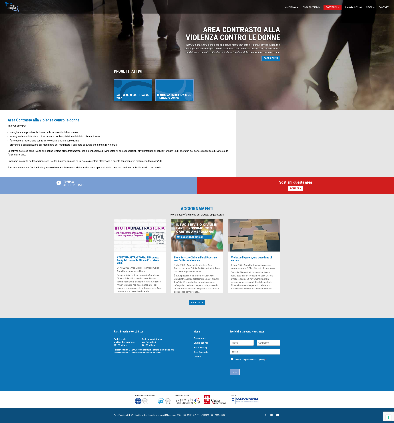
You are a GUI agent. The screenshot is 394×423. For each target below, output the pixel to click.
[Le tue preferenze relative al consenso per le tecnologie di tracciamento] (389, 418)
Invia (235, 372)
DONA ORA (295, 188)
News (369, 7)
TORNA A (68, 181)
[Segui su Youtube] (277, 415)
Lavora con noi (353, 7)
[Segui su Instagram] (271, 415)
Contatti (384, 7)
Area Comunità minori (127, 271)
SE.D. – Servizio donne (258, 268)
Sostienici (331, 7)
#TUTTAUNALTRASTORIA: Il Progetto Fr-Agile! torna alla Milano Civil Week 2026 (138, 260)
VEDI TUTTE (197, 302)
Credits (197, 357)
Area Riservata (201, 352)
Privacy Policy (200, 347)
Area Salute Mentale (197, 265)
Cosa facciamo (311, 7)
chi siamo (290, 7)
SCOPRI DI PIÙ (271, 58)
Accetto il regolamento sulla (250, 360)
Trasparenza (200, 338)
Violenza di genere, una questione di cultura (251, 259)
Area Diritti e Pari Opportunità (145, 268)
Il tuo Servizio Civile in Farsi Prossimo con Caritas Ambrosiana (195, 259)
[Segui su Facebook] (265, 415)
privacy (262, 360)
